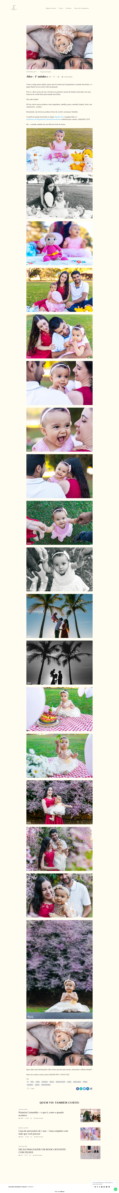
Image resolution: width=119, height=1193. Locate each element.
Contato (68, 8)
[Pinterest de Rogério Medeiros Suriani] (104, 1187)
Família (85, 1081)
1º (27, 1081)
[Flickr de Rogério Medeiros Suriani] (101, 1187)
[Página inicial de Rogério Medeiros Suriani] (14, 8)
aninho (37, 1081)
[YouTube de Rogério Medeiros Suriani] (106, 1187)
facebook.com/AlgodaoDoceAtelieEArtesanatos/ (43, 119)
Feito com (59, 1191)
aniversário (44, 1081)
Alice (32, 1081)
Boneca (52, 1081)
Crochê (69, 1081)
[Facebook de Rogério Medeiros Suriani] (97, 1187)
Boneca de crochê (60, 1081)
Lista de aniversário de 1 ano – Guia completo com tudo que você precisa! (43, 1132)
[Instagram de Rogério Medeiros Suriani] (99, 1187)
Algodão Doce (60, 117)
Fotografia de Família (45, 71)
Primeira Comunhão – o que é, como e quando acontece (41, 1114)
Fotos (61, 8)
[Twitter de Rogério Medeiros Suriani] (95, 1187)
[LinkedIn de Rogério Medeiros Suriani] (109, 1187)
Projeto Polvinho (46, 1084)
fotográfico (30, 1084)
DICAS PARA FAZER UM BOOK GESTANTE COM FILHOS (42, 1151)
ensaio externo (77, 1081)
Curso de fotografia (81, 8)
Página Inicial (51, 8)
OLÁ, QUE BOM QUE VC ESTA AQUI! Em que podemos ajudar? (103, 1183)
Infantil (37, 1084)
